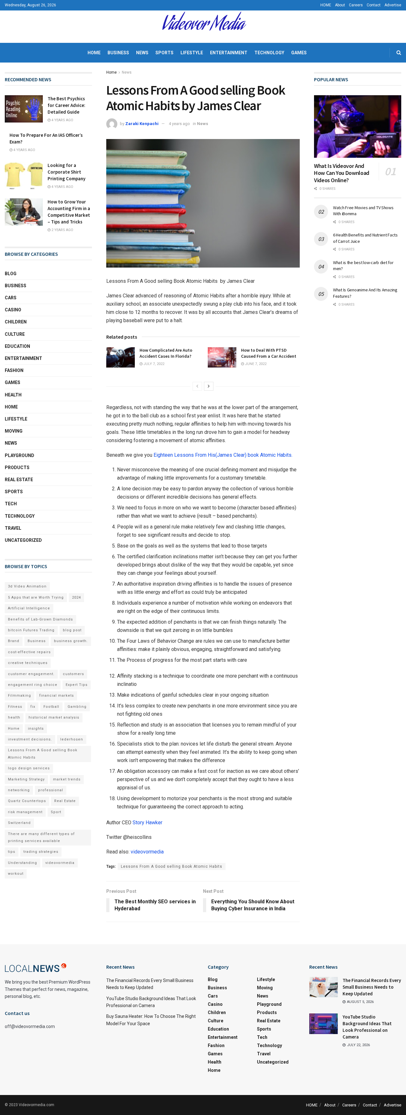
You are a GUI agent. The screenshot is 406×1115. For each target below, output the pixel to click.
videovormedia (148, 852)
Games (299, 52)
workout (15, 874)
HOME (325, 5)
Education (17, 346)
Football (51, 707)
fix (32, 707)
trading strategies (40, 852)
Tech (11, 503)
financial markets (56, 696)
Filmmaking (19, 696)
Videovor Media (203, 27)
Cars (10, 297)
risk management (25, 812)
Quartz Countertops (27, 801)
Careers (356, 5)
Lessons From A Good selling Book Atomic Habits (171, 866)
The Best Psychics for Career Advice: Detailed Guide (66, 105)
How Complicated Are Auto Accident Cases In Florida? (166, 353)
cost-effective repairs (29, 652)
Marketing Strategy (26, 779)
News (142, 52)
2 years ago (61, 230)
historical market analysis (54, 717)
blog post (72, 630)
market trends (67, 779)
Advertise (392, 5)
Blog (10, 273)
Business (118, 52)
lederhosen (71, 739)
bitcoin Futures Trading (31, 630)
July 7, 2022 (153, 364)
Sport (56, 812)
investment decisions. (30, 739)
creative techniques (28, 663)
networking (19, 790)
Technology (269, 52)
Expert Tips (77, 685)
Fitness (15, 707)
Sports (164, 52)
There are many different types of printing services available (41, 837)
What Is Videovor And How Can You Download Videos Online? (341, 173)
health (14, 717)
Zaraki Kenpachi (142, 123)
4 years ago (179, 123)
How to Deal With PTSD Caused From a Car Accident (268, 353)
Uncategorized (23, 540)
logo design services (29, 768)
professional (50, 790)
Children (16, 321)
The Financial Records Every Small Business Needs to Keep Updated (372, 987)
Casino (13, 309)
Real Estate (19, 479)
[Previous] (197, 386)
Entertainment (228, 52)
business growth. (71, 641)
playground (19, 455)
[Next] (208, 386)
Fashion (14, 370)
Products (17, 467)
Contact (374, 5)
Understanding (22, 863)
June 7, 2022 (255, 364)
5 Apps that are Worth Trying (36, 597)
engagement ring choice (32, 685)
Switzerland (19, 823)
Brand (13, 641)
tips (11, 852)
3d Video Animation (27, 586)
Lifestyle (191, 52)
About (340, 5)
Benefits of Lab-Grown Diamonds (40, 619)
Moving (14, 431)
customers (73, 674)
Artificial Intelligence (29, 608)
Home (94, 52)
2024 (76, 597)
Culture (15, 334)
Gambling (77, 707)
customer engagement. (31, 674)
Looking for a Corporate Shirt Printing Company (66, 172)
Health (13, 394)
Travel (13, 528)
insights (36, 729)
